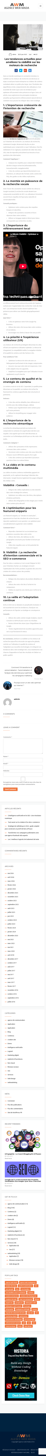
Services (10, 1075)
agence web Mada (11, 1282)
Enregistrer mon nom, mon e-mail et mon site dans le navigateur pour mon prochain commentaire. (22, 783)
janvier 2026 (12, 889)
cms (17, 1289)
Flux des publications (15, 1105)
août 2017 (11, 967)
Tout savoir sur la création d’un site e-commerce (24, 822)
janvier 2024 (12, 932)
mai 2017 (11, 974)
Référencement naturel (20, 1452)
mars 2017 (11, 982)
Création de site (23, 1450)
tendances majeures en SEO (19, 139)
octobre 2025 (12, 900)
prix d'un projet (29, 1319)
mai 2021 (11, 947)
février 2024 (12, 928)
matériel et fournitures (15, 1059)
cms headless (25, 1289)
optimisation (23, 1316)
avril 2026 (11, 877)
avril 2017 (11, 978)
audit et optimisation (25, 1286)
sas (29, 1323)
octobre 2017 (12, 963)
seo (34, 1323)
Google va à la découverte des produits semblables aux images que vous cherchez (23, 1180)
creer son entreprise (25, 1299)
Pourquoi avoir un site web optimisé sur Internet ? (27, 685)
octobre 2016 (12, 994)
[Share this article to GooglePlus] (25, 70)
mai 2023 (11, 939)
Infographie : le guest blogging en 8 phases (23, 1154)
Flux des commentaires (15, 1108)
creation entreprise (12, 1296)
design (37, 1299)
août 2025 (11, 908)
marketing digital (11, 1316)
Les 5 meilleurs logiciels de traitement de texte (23, 839)
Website (6, 771)
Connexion (11, 1101)
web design (28, 1326)
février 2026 (12, 885)
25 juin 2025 (23, 54)
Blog (9, 1032)
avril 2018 (11, 955)
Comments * (7, 737)
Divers (10, 1043)
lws (37, 1312)
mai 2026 (11, 873)
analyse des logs (11, 1286)
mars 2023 (11, 943)
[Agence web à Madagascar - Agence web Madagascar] (17, 6)
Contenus (11, 1036)
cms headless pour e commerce (15, 1292)
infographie (9, 1309)
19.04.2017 (9, 1183)
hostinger (27, 1306)
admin (14, 54)
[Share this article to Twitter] (20, 70)
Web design (12, 1078)
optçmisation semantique (14, 1319)
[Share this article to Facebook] (16, 70)
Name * (5, 756)
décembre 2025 (13, 893)
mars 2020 (11, 951)
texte (20, 1326)
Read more (8, 1158)
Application (11, 1024)
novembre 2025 (13, 897)
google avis (19, 1302)
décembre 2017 (13, 959)
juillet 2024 (11, 924)
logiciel (34, 1309)
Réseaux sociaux (13, 1067)
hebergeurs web (31, 1302)
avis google (9, 1289)
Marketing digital (13, 1055)
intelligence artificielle (23, 1309)
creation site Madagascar (28, 1296)
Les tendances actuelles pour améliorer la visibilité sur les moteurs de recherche (23, 62)
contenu (30, 1292)
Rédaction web (36, 1450)
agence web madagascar (28, 1282)
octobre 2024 (12, 920)
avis (36, 1286)
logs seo (30, 1312)
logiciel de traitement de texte (15, 1312)
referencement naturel (13, 1323)
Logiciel (10, 1051)
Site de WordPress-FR (15, 1112)
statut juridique (10, 1326)
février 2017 (12, 986)
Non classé (11, 1063)
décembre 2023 (13, 935)
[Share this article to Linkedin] (30, 70)
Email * (5, 763)
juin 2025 (11, 916)
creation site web (11, 1299)
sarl (24, 1323)
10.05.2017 (9, 1156)
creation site (12, 1039)
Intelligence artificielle (15, 1047)
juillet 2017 (11, 970)
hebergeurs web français (13, 1306)
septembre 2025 (13, 904)
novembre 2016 (13, 990)
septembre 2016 (13, 998)
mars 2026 (11, 881)
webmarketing (12, 1082)
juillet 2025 (11, 912)
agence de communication (16, 1020)
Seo (9, 1071)
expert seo (9, 1302)
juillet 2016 (11, 1002)
